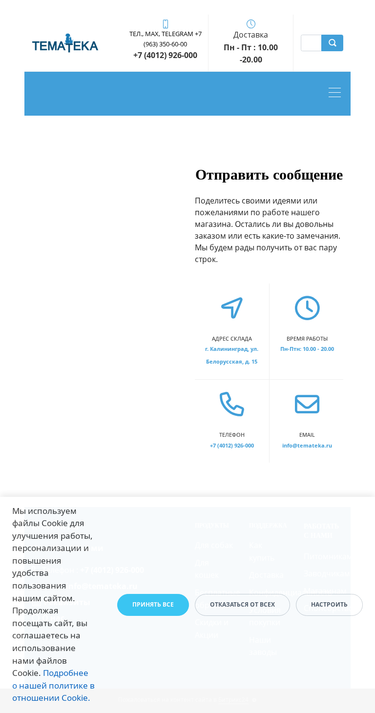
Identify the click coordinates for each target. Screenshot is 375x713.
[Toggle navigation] (337, 93)
